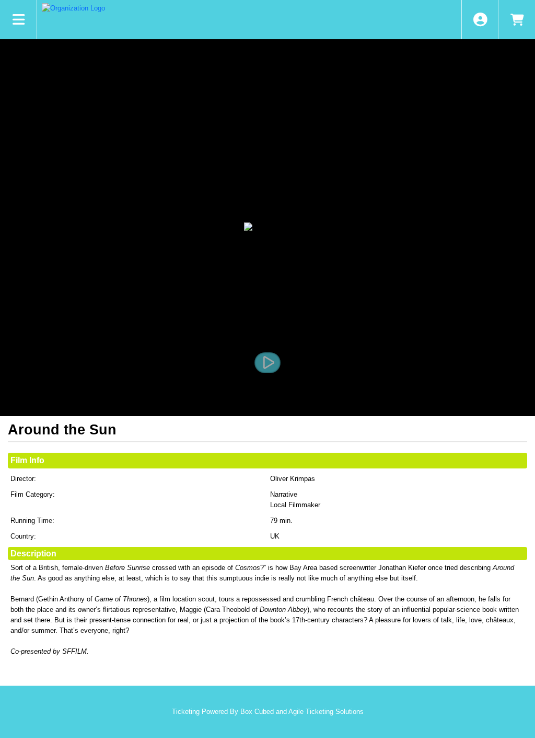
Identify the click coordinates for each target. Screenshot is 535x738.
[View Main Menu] (18, 19)
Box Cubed (257, 711)
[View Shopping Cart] (516, 19)
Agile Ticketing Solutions (326, 711)
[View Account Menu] (479, 19)
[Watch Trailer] (267, 362)
